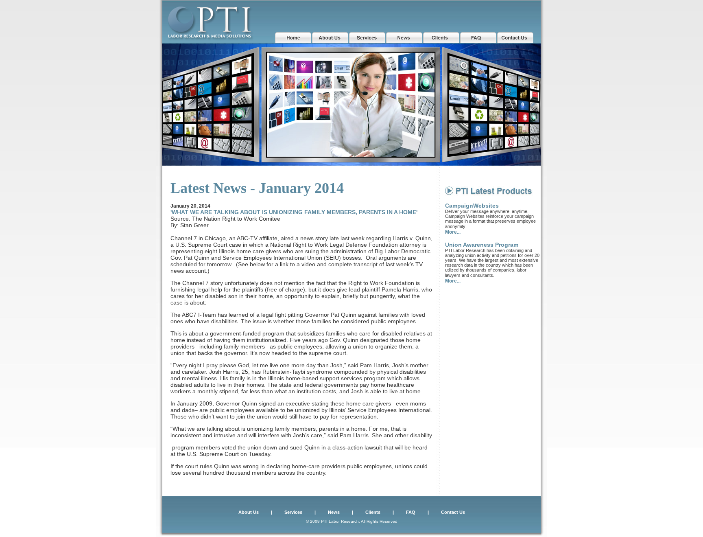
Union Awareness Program (481, 244)
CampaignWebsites (472, 205)
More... (453, 232)
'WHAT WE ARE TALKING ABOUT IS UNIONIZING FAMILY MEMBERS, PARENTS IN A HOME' (293, 212)
